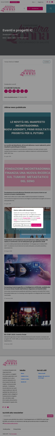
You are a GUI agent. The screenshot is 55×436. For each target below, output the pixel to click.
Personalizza (18, 225)
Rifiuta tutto (27, 225)
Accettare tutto (36, 225)
